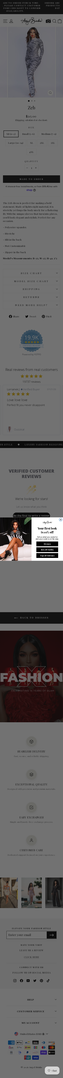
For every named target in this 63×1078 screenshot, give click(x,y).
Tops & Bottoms (47, 555)
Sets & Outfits (47, 549)
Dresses (47, 543)
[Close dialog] (60, 519)
